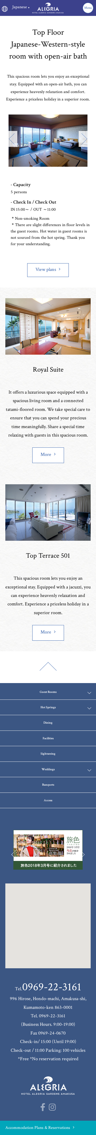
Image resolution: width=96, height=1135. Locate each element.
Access (48, 800)
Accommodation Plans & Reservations (37, 1127)
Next (84, 139)
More (46, 454)
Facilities (48, 738)
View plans (45, 269)
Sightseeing (48, 754)
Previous (12, 139)
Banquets (48, 785)
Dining (48, 723)
